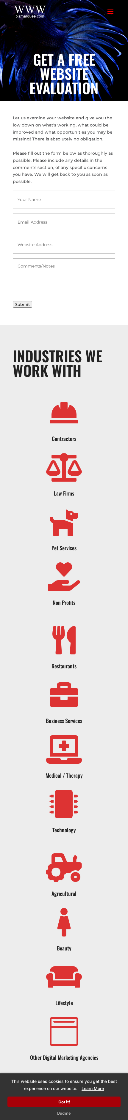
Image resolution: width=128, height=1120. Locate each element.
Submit (22, 304)
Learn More (93, 1088)
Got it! (64, 1102)
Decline (64, 1113)
